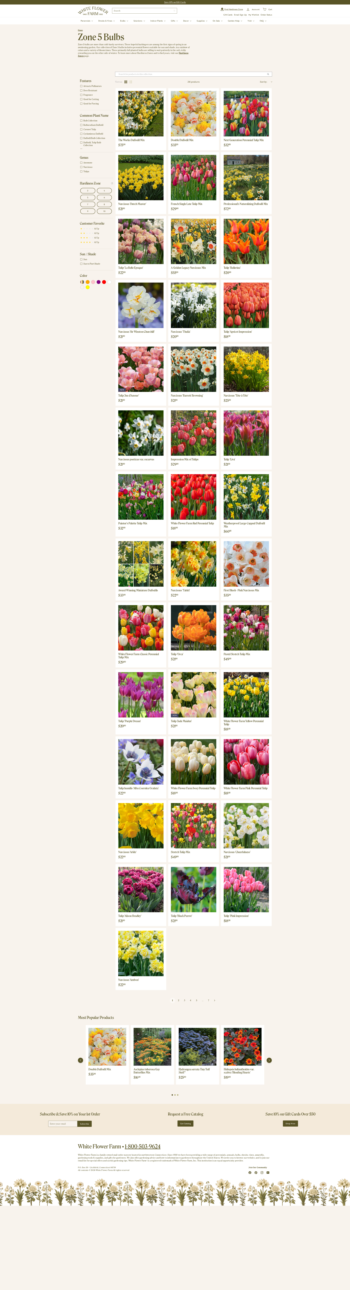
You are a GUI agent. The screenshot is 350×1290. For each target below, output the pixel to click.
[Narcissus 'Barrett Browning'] (193, 369)
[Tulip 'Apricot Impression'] (246, 305)
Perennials (86, 20)
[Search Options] (269, 74)
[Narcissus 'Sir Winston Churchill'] (141, 305)
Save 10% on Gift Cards (175, 2)
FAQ (262, 20)
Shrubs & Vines (105, 20)
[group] (107, 1055)
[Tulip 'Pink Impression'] (246, 889)
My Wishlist (253, 14)
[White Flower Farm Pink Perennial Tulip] (246, 761)
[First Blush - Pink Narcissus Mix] (246, 564)
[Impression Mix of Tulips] (193, 433)
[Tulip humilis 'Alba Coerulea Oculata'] (141, 761)
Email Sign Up (240, 14)
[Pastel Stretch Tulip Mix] (246, 627)
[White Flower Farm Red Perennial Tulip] (193, 497)
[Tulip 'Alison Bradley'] (141, 889)
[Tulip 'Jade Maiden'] (193, 694)
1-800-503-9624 (143, 1146)
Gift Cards (227, 14)
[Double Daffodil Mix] (193, 113)
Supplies (201, 20)
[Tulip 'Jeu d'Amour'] (141, 369)
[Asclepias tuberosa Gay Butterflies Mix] (152, 1047)
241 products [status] (194, 82)
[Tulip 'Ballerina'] (246, 241)
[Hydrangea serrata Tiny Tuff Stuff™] (197, 1047)
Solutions (138, 20)
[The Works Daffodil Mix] (141, 113)
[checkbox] (96, 86)
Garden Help (234, 20)
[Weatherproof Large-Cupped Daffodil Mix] (246, 497)
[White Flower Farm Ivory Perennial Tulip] (193, 761)
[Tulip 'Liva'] (246, 433)
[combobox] (144, 11)
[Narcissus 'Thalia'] (193, 305)
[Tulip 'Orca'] (193, 627)
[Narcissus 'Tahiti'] (193, 564)
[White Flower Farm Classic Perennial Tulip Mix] (141, 627)
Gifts (173, 20)
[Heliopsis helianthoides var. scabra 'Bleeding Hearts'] (243, 1047)
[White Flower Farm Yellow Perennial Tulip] (246, 694)
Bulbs (123, 20)
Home (80, 30)
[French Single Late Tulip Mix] (193, 177)
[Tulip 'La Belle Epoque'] (141, 241)
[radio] (125, 82)
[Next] (269, 1060)
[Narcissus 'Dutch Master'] (141, 177)
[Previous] (80, 1060)
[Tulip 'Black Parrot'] (193, 889)
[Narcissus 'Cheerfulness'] (246, 825)
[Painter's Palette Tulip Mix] (141, 497)
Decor (186, 20)
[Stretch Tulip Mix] (193, 825)
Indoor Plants (156, 20)
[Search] (174, 11)
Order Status (266, 14)
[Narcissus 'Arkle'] (141, 825)
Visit (250, 20)
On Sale (216, 20)
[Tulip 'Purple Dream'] (141, 694)
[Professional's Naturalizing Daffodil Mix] (246, 177)
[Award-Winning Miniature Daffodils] (141, 564)
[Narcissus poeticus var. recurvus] (141, 433)
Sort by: (263, 82)
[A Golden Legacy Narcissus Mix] (193, 241)
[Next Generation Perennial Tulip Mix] (246, 113)
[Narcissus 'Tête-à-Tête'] (246, 369)
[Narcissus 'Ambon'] (141, 953)
